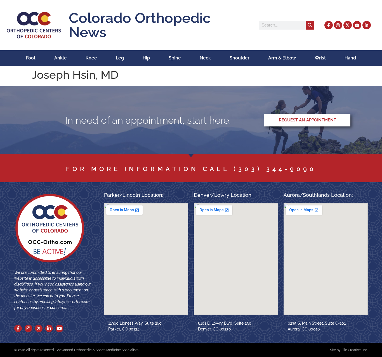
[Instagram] (338, 25)
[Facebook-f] (328, 25)
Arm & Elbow (282, 58)
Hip (146, 58)
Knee (91, 58)
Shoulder (239, 58)
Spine (175, 58)
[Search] (310, 25)
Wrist (320, 58)
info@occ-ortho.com (72, 302)
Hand (350, 58)
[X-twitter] (347, 25)
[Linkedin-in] (366, 25)
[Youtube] (357, 25)
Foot (31, 58)
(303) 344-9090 (275, 168)
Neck (205, 58)
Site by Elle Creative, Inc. (349, 350)
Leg (120, 58)
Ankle (60, 58)
